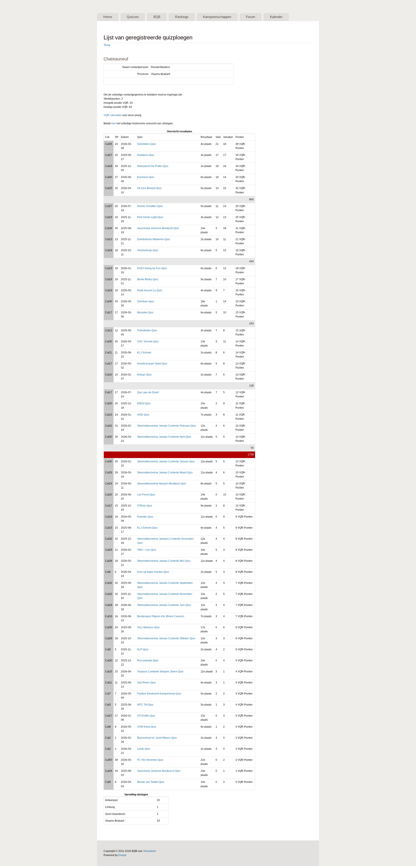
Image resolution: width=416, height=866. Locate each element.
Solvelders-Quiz (146, 144)
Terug (107, 45)
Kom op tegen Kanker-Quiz (153, 571)
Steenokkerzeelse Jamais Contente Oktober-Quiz (166, 638)
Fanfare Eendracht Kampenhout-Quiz (159, 693)
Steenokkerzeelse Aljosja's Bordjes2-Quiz (161, 483)
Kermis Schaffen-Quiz (150, 206)
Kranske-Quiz (145, 516)
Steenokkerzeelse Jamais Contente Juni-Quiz (164, 605)
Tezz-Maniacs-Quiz (148, 627)
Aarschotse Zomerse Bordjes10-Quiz (158, 770)
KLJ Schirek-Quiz (147, 527)
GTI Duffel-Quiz (146, 715)
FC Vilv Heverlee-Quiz (150, 759)
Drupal (122, 855)
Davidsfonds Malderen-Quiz (153, 239)
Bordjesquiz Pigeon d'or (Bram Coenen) (160, 616)
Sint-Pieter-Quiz (146, 682)
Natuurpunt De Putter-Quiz (152, 166)
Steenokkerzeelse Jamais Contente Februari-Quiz (166, 425)
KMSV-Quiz (144, 403)
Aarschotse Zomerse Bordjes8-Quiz (158, 228)
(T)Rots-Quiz (144, 505)
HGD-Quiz (143, 414)
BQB (156, 17)
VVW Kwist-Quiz (146, 726)
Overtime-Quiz (145, 301)
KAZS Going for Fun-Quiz (152, 268)
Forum (250, 17)
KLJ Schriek (144, 352)
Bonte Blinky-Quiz (147, 279)
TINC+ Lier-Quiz (146, 549)
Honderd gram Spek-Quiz (152, 363)
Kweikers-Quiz (145, 155)
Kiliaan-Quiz (144, 374)
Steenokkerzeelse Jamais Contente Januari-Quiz (166, 461)
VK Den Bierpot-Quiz (149, 188)
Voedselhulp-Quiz (147, 250)
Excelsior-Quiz (145, 177)
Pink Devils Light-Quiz (150, 217)
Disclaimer (149, 851)
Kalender (276, 17)
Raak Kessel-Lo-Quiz (149, 290)
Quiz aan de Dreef (148, 392)
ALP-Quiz (142, 649)
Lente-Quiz (143, 748)
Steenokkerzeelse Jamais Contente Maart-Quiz (165, 472)
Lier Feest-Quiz (146, 494)
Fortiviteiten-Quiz (147, 330)
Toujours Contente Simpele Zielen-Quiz (160, 671)
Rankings (181, 17)
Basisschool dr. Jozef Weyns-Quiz (157, 737)
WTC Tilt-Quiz (145, 704)
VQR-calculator (113, 115)
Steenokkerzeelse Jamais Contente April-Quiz (164, 436)
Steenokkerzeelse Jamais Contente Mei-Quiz (163, 560)
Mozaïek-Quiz (145, 312)
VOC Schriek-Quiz (148, 341)
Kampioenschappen (217, 17)
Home (107, 17)
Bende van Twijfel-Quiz (150, 781)
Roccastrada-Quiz (147, 660)
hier (113, 123)
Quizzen (133, 17)
